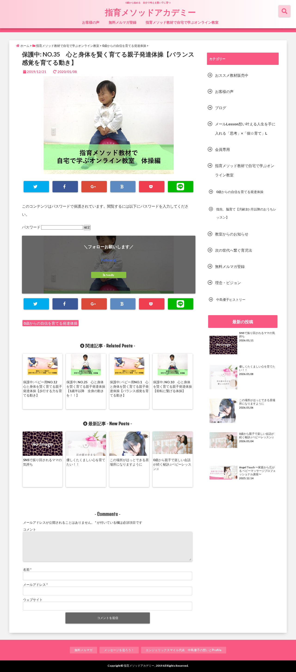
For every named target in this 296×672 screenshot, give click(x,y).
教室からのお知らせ (231, 234)
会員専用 (222, 149)
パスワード (31, 227)
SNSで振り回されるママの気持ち (42, 462)
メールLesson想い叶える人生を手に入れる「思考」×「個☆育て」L (245, 128)
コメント (29, 529)
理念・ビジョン (228, 282)
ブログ (220, 107)
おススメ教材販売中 (231, 75)
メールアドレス (35, 584)
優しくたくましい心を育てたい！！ (85, 462)
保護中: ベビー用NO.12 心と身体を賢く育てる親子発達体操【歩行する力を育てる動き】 (42, 388)
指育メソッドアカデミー (150, 12)
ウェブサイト (33, 600)
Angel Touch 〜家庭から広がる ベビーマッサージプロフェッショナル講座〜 (257, 471)
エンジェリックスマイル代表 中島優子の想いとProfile (184, 650)
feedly (109, 275)
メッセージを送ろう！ (119, 650)
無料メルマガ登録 (122, 22)
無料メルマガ (83, 650)
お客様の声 (90, 22)
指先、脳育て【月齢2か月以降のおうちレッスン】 (246, 213)
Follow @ (108, 260)
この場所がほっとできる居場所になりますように (129, 462)
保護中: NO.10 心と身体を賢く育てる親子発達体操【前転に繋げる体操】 (172, 386)
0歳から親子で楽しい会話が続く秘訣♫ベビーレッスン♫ (172, 464)
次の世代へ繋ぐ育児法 (233, 250)
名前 (27, 569)
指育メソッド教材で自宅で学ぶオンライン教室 (182, 22)
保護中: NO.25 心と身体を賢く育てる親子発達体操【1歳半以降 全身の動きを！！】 (85, 388)
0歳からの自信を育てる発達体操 (50, 323)
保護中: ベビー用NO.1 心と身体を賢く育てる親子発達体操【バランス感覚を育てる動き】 (129, 388)
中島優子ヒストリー (230, 299)
